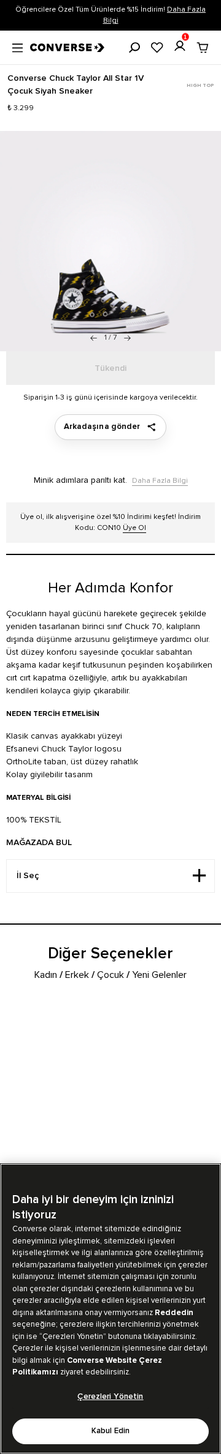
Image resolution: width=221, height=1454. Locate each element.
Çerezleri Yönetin (110, 1397)
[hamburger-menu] (17, 46)
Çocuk (110, 975)
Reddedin (174, 1313)
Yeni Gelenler (159, 975)
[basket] (202, 47)
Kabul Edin (110, 1431)
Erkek (77, 975)
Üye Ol (134, 527)
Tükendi (110, 368)
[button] (127, 337)
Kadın (45, 975)
